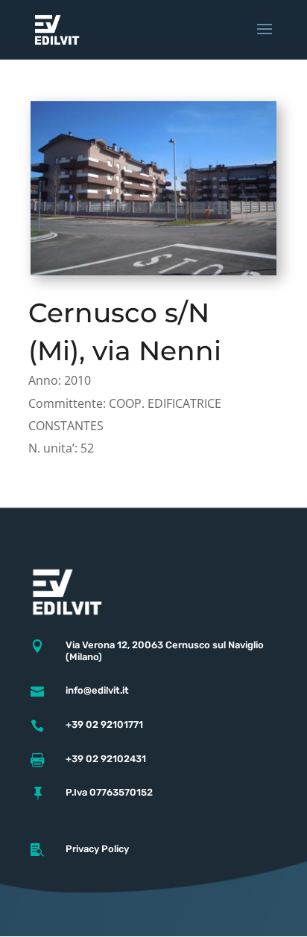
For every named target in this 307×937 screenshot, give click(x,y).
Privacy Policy (97, 848)
